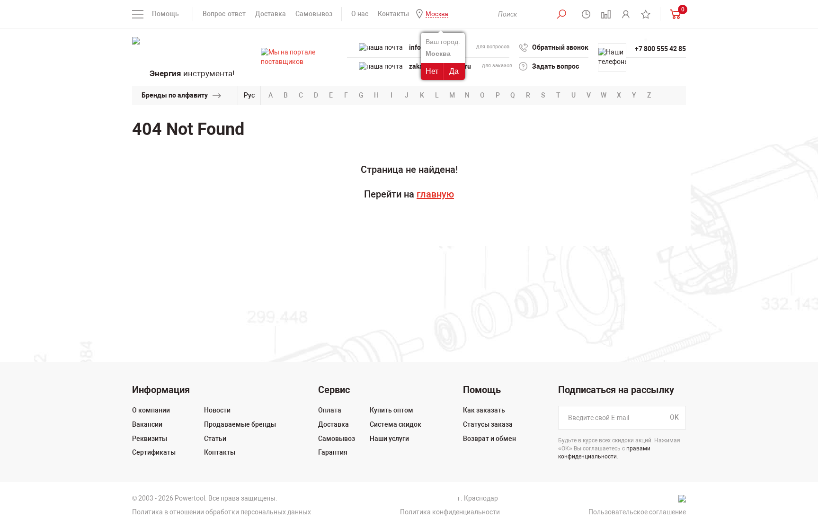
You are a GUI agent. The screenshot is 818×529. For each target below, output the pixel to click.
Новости (217, 410)
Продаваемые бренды (240, 424)
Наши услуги (389, 438)
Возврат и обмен (489, 438)
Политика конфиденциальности (450, 512)
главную (435, 194)
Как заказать (484, 410)
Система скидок (395, 424)
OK (674, 417)
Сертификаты (154, 452)
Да (454, 71)
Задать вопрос (555, 66)
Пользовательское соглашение (637, 512)
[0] (673, 14)
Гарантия (332, 452)
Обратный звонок (560, 47)
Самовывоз (313, 14)
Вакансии (147, 424)
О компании (151, 410)
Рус (249, 95)
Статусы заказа (488, 424)
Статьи (215, 438)
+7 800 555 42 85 (660, 49)
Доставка (270, 14)
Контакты (393, 14)
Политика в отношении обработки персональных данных (221, 512)
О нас (359, 14)
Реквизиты (149, 438)
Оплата (329, 410)
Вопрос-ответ (224, 14)
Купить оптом (391, 410)
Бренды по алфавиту (175, 95)
